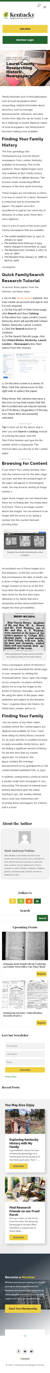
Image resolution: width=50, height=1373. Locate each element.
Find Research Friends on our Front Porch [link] (24, 1211)
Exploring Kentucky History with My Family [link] (23, 1143)
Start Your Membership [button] (23, 1308)
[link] (19, 15)
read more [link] (18, 1166)
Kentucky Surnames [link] (18, 59)
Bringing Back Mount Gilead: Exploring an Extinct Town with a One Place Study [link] (24, 965)
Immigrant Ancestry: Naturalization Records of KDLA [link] (22, 1014)
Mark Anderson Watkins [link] (19, 851)
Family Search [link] (24, 298)
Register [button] (41, 974)
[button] (12, 901)
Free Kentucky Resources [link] (22, 58)
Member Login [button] (25, 39)
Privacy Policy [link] (10, 1076)
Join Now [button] (25, 28)
